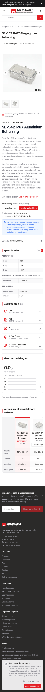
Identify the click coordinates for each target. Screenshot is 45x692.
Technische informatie (10, 591)
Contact (5, 570)
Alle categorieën (8, 620)
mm (39, 250)
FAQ (3, 573)
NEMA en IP (6, 633)
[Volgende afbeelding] (39, 73)
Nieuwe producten (9, 623)
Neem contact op (30, 509)
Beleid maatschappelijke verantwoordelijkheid (20, 655)
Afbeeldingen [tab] (11, 43)
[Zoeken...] (40, 17)
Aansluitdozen (7, 630)
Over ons (5, 556)
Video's (5, 567)
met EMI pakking (10, 208)
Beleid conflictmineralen (11, 658)
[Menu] (4, 11)
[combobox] (19, 17)
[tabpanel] (22, 77)
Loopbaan (6, 560)
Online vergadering (12, 545)
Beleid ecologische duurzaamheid (15, 651)
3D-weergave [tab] (28, 43)
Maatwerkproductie (10, 605)
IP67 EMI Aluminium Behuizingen (29, 27)
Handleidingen (8, 588)
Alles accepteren (32, 686)
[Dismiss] (41, 3)
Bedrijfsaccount (8, 595)
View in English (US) (10, 5)
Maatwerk (6, 598)
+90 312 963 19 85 (12, 542)
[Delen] (41, 241)
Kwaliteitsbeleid (8, 648)
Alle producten (8, 27)
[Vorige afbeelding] (5, 73)
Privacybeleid (32, 676)
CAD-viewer (7, 627)
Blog (4, 563)
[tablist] (19, 43)
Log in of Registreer (28, 197)
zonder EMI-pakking (29, 208)
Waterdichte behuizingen (12, 637)
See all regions (25, 5)
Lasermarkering (8, 602)
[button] (22, 73)
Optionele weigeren (31, 681)
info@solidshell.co (12, 536)
